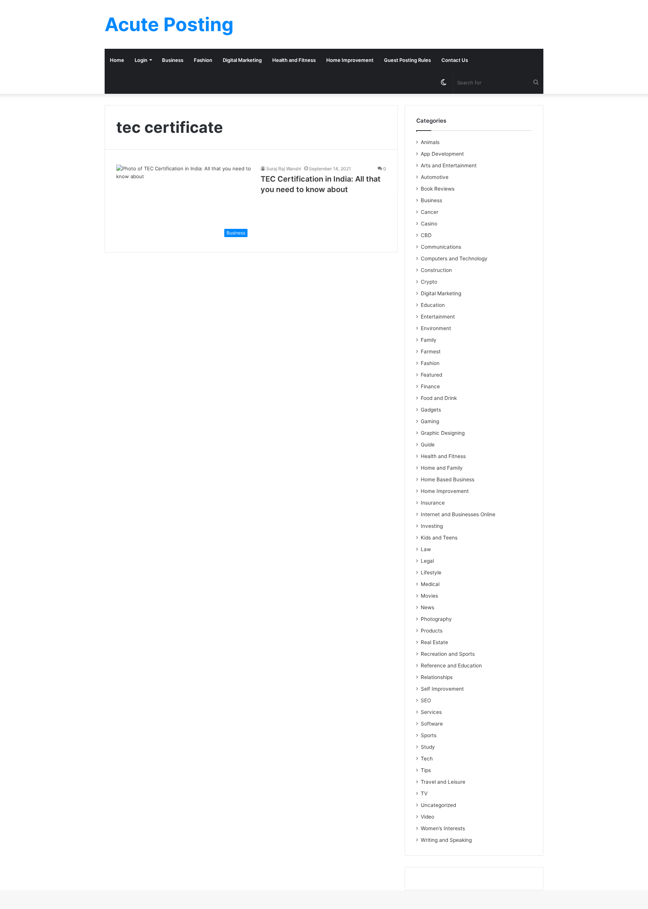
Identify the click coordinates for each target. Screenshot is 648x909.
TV (424, 793)
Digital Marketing (242, 60)
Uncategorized (438, 805)
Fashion (203, 60)
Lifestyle (431, 572)
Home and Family (442, 468)
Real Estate (434, 642)
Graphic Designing (443, 433)
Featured (431, 375)
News (427, 607)
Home (117, 60)
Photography (436, 619)
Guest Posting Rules (407, 60)
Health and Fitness (294, 60)
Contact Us (454, 60)
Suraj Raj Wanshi (283, 168)
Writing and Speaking (446, 840)
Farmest (431, 352)
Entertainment (438, 317)
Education (433, 305)
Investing (432, 526)
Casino (429, 224)
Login (141, 60)
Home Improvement (350, 60)
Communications (441, 247)
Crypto (429, 282)
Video (427, 817)
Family (428, 340)
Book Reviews (437, 189)
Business (172, 60)
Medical (430, 584)
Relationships (437, 677)
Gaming (430, 421)
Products (431, 631)
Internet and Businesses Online (458, 514)
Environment (436, 328)
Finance (430, 386)
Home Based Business (447, 479)
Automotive (434, 177)
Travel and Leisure (443, 782)
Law (426, 549)
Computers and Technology (454, 258)
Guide (428, 445)
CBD (426, 235)
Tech (427, 759)
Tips (426, 770)
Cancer (429, 212)
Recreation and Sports (448, 654)
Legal (427, 561)
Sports (428, 735)
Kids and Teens (439, 538)
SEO (426, 700)
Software (432, 724)
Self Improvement (442, 689)
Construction (436, 270)
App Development (442, 154)
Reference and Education (451, 666)
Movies (429, 596)
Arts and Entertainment (449, 165)
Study (428, 747)
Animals (430, 142)
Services (431, 712)
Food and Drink (439, 398)
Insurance (433, 503)
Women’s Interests (443, 828)
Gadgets (431, 410)
